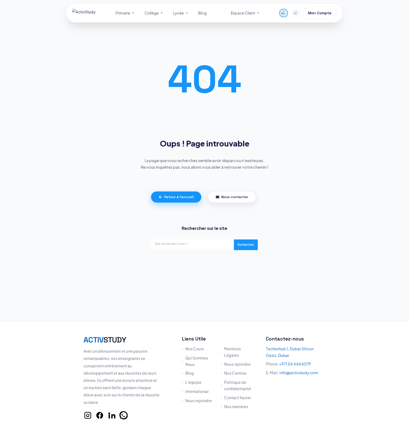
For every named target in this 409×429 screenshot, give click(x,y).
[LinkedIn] (111, 415)
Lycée (178, 13)
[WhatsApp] (123, 415)
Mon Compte (319, 12)
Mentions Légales (232, 352)
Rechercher (245, 245)
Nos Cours (194, 348)
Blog (202, 13)
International (197, 391)
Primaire (123, 13)
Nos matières (236, 406)
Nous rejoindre (198, 400)
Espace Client (243, 13)
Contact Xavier (237, 397)
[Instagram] (88, 415)
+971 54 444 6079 (295, 363)
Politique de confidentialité (237, 385)
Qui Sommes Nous (196, 361)
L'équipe (193, 382)
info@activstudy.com (298, 372)
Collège (152, 13)
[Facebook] (99, 415)
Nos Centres (235, 373)
